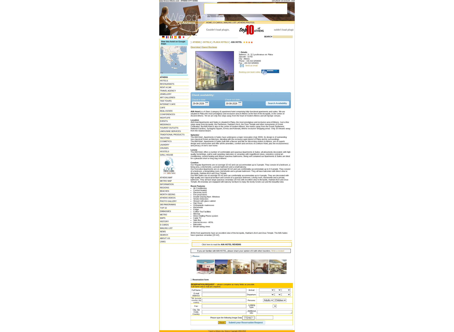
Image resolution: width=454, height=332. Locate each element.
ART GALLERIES (167, 97)
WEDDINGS (165, 124)
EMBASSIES (165, 211)
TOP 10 (163, 208)
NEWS (163, 231)
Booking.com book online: (250, 72)
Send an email (251, 66)
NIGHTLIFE (165, 118)
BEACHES (164, 191)
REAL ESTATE (166, 111)
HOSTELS (164, 151)
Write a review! (277, 251)
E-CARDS (218, 22)
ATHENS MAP (166, 177)
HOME (209, 22)
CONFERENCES (167, 114)
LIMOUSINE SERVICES (170, 131)
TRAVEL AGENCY (168, 91)
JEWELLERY (165, 94)
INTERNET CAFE (167, 104)
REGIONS (164, 188)
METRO (163, 215)
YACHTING (165, 138)
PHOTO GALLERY (168, 201)
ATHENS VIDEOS (167, 198)
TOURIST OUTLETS (169, 128)
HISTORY (164, 221)
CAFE (162, 108)
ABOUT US (165, 238)
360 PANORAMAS (168, 204)
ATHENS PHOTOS (246, 22)
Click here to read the (221, 244)
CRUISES (164, 148)
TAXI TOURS (165, 101)
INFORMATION (167, 184)
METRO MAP (166, 181)
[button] (277, 103)
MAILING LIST (230, 22)
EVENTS (164, 121)
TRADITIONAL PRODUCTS (172, 135)
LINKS (162, 242)
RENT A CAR (165, 87)
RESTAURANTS (167, 84)
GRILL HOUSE (166, 155)
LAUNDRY (164, 145)
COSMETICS (165, 141)
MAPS (162, 218)
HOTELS (164, 81)
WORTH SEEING (167, 194)
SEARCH (164, 235)
